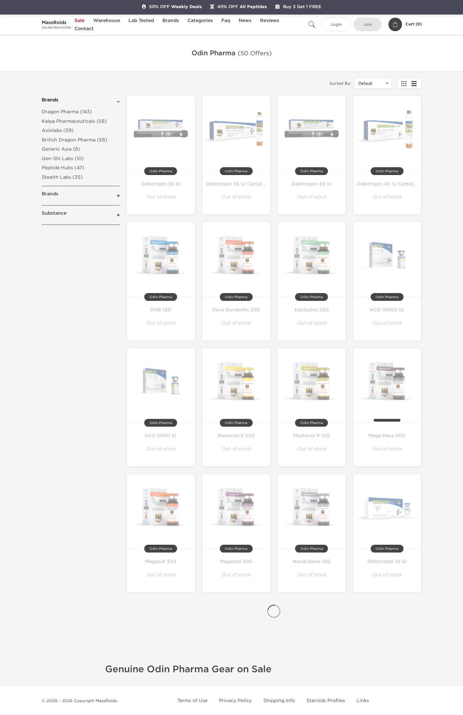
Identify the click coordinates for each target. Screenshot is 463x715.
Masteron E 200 (236, 436)
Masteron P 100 (311, 436)
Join (367, 24)
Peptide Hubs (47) (63, 168)
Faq (225, 20)
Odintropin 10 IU (387, 561)
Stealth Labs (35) (62, 177)
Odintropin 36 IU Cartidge (236, 184)
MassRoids (106, 700)
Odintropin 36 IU (161, 184)
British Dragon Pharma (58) (74, 140)
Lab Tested (141, 20)
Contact (84, 29)
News (245, 20)
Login (336, 24)
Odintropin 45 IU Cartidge (388, 184)
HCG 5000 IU (161, 436)
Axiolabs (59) (58, 130)
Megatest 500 (236, 561)
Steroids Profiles (325, 700)
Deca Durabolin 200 (236, 310)
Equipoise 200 (312, 310)
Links (363, 700)
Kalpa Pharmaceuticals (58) (74, 121)
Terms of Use (192, 700)
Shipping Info (279, 700)
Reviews (269, 20)
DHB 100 (160, 310)
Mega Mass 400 (386, 436)
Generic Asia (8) (61, 149)
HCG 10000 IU (387, 310)
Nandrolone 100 (311, 561)
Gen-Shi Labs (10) (63, 158)
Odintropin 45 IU (311, 184)
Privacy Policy (235, 700)
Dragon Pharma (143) (67, 112)
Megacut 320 (160, 561)
